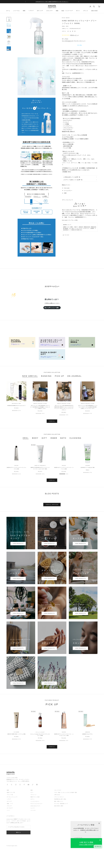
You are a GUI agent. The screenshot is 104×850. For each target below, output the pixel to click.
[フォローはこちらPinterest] (24, 784)
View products (18, 543)
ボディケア (40, 10)
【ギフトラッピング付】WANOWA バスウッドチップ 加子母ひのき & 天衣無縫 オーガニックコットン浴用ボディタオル (40, 407)
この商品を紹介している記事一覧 (71, 177)
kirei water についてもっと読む (70, 220)
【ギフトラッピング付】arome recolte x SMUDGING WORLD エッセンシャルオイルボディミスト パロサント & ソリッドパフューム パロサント (63, 407)
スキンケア (49, 10)
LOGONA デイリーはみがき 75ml (88, 467)
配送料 (69, 41)
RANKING (46, 376)
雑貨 (57, 10)
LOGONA (87, 465)
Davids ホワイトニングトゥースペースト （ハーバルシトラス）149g (64, 735)
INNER (53, 438)
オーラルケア (10, 808)
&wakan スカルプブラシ (87, 734)
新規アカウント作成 (35, 797)
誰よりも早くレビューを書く (52, 307)
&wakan (87, 732)
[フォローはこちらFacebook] (7, 784)
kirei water (66, 17)
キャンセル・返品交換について (61, 803)
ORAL (26, 438)
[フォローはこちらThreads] (20, 784)
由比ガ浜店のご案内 (58, 806)
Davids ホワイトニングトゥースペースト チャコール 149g (16, 468)
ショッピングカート (35, 801)
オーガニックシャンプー (12, 797)
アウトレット (33, 794)
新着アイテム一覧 (11, 792)
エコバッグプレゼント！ (52, 1)
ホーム (8, 10)
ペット (8, 810)
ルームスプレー (68, 190)
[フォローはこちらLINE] (37, 784)
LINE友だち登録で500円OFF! (86, 844)
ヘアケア (31, 10)
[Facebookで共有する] (68, 31)
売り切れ (79, 45)
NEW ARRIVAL (30, 376)
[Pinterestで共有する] (72, 31)
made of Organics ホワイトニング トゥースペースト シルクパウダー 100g (40, 468)
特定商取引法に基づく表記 (60, 799)
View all (52, 421)
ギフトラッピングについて (36, 803)
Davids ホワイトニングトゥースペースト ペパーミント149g (64, 468)
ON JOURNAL (74, 376)
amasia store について (35, 806)
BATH (63, 438)
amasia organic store (40, 403)
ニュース (32, 808)
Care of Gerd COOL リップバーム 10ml (16, 734)
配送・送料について (58, 801)
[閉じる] (100, 840)
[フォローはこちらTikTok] (32, 784)
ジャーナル (16, 10)
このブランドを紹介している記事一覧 (72, 180)
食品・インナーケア (67, 10)
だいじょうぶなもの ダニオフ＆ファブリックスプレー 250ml (40, 735)
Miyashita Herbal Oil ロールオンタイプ (16, 405)
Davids (16, 465)
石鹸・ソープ (10, 803)
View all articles (52, 504)
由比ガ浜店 (94, 10)
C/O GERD (16, 732)
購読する (18, 832)
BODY (35, 438)
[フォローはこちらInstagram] (16, 784)
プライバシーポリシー (59, 797)
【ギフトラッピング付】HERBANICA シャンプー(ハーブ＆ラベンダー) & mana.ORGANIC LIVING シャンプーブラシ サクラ (87, 407)
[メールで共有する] (74, 31)
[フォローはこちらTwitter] (11, 784)
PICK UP (59, 376)
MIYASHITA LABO (16, 403)
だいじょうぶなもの (40, 732)
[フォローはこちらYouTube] (28, 784)
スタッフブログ (57, 790)
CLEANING (75, 438)
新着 (24, 10)
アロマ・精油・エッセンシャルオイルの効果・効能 (65, 792)
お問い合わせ (57, 794)
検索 (8, 790)
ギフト (78, 10)
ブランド (85, 10)
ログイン (32, 799)
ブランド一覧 (10, 794)
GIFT (44, 438)
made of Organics (40, 465)
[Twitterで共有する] (70, 31)
